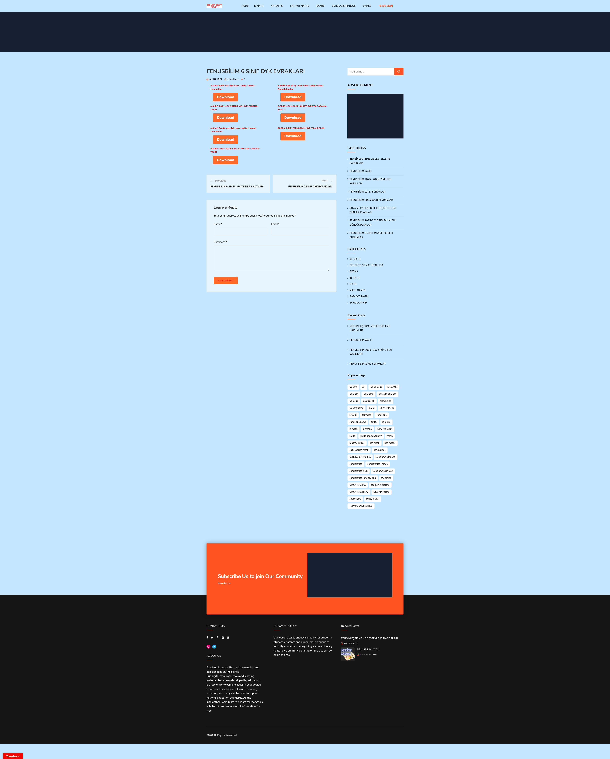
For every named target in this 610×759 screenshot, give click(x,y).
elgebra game (356, 408)
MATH (353, 284)
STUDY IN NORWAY (358, 492)
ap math (353, 394)
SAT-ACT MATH (359, 296)
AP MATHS (277, 5)
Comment (220, 242)
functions (381, 415)
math (390, 436)
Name (218, 224)
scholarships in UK (358, 471)
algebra (353, 387)
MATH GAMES (358, 290)
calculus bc (385, 401)
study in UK (355, 499)
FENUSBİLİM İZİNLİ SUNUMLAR (367, 191)
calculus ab (369, 401)
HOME (245, 5)
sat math (375, 443)
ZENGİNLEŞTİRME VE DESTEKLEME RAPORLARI (370, 328)
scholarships (355, 464)
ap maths (368, 394)
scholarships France (377, 464)
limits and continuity (371, 436)
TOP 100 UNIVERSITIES (361, 506)
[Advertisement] (376, 116)
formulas (366, 415)
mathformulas (357, 443)
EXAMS (320, 5)
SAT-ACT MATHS (299, 5)
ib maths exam (384, 429)
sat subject (380, 450)
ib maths (367, 429)
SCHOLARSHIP (358, 302)
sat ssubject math (359, 450)
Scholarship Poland (385, 457)
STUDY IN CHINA (357, 485)
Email (275, 224)
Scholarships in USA (383, 471)
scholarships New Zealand (362, 478)
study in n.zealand (380, 485)
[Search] (398, 72)
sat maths (390, 443)
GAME (374, 422)
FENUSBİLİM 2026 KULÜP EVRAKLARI (371, 199)
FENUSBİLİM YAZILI (361, 171)
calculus (353, 401)
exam (372, 408)
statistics (386, 478)
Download (225, 97)
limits (352, 436)
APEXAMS (392, 387)
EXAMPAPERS (387, 408)
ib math (353, 429)
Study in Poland (381, 492)
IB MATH (259, 5)
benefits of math (387, 394)
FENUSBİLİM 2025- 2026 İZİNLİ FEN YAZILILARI (371, 351)
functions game (357, 422)
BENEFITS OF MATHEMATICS (366, 265)
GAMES (367, 5)
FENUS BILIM (386, 5)
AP (363, 387)
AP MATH (355, 259)
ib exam (386, 422)
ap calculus (376, 387)
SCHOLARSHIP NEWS (344, 5)
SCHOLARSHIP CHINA (360, 457)
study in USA (372, 499)
